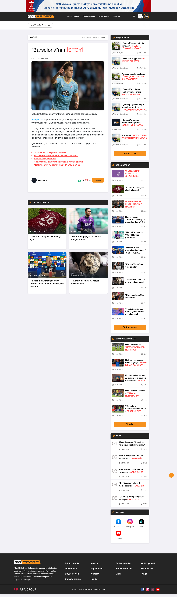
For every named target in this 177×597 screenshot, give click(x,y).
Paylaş (97, 180)
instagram (130, 527)
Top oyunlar (71, 568)
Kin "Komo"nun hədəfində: (56, 155)
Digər (118, 574)
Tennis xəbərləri (124, 568)
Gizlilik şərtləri (148, 563)
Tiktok (141, 527)
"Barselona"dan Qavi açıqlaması (50, 152)
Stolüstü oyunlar (73, 579)
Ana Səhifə (86, 37)
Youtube (118, 538)
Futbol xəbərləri (89, 16)
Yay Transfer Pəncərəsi (40, 25)
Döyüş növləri (72, 574)
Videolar (116, 16)
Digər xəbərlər (104, 16)
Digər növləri (96, 568)
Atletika (94, 563)
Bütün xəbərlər (73, 16)
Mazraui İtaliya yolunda (45, 159)
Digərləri (130, 424)
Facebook (118, 527)
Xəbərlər (96, 37)
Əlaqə (144, 574)
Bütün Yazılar (130, 153)
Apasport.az (37, 119)
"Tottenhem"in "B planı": (57, 165)
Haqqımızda (147, 568)
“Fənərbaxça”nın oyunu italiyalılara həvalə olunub (58, 162)
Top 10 (93, 579)
